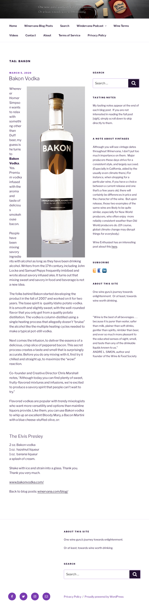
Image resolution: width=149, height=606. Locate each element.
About (47, 35)
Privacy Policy (97, 35)
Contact (30, 35)
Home (13, 25)
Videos (13, 35)
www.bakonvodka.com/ (26, 482)
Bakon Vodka (24, 78)
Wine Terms (121, 25)
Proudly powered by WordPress (104, 596)
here (114, 246)
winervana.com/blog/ (52, 491)
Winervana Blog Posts (38, 25)
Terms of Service (69, 35)
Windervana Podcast (90, 25)
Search (64, 25)
